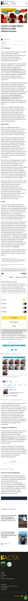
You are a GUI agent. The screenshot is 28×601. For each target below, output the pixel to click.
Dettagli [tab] (11, 277)
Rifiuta (14, 326)
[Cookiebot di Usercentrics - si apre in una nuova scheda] (21, 273)
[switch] (25, 304)
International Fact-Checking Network (12, 69)
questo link (10, 486)
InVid (22, 335)
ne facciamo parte (14, 71)
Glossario (2, 577)
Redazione (3, 573)
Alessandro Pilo (6, 543)
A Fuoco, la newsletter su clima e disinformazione (9, 586)
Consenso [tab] (4, 277)
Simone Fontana (6, 39)
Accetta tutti (14, 317)
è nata (9, 64)
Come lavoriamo (3, 575)
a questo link (15, 246)
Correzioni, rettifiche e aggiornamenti (7, 578)
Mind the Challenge (4, 587)
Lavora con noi (3, 589)
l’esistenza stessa (5, 98)
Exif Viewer (17, 415)
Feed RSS (2, 572)
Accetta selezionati (14, 322)
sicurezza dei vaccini (17, 97)
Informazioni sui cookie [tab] (21, 277)
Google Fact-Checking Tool (8, 438)
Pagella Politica (3, 584)
